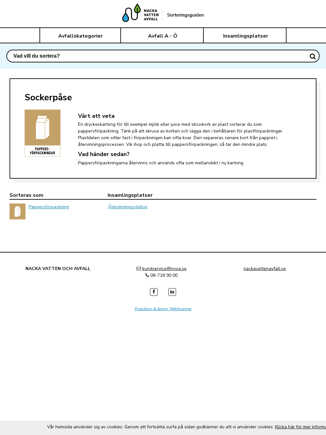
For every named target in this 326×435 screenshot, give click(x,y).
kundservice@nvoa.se (164, 269)
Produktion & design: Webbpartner (163, 308)
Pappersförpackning (49, 207)
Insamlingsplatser (245, 35)
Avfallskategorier (80, 35)
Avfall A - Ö (162, 35)
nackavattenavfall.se (265, 269)
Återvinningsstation (127, 207)
